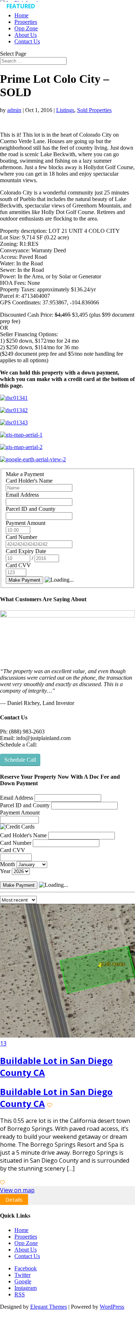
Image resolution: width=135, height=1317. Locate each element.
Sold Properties (94, 110)
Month (7, 864)
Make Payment (24, 580)
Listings (65, 110)
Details (14, 1199)
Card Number (21, 537)
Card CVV (18, 565)
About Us (25, 35)
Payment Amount (25, 523)
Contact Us (27, 41)
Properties (25, 22)
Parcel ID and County (30, 509)
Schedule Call (20, 760)
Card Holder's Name (29, 481)
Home (21, 15)
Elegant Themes (48, 1308)
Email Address (22, 495)
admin (14, 110)
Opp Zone (26, 28)
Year (5, 871)
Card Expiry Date (26, 551)
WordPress (112, 1308)
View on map (18, 1190)
